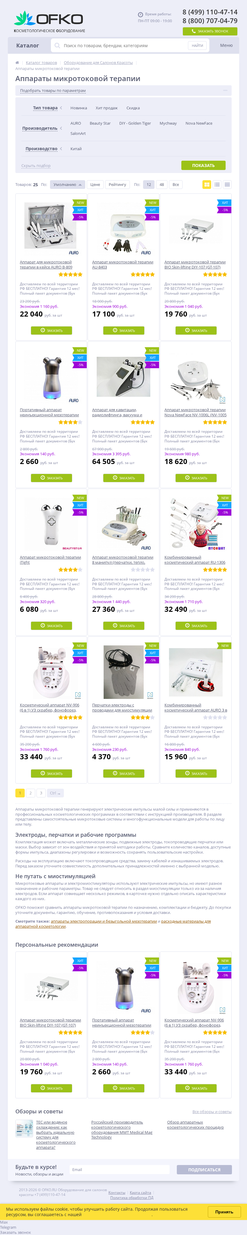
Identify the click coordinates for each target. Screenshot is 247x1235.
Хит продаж (107, 108)
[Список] (217, 184)
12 (149, 184)
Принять (224, 1211)
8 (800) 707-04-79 (210, 20)
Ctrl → (55, 793)
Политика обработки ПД (131, 1197)
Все (176, 184)
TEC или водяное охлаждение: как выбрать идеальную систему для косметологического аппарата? (56, 1135)
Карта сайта (140, 1192)
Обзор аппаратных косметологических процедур (195, 1125)
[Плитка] (206, 184)
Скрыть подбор (36, 165)
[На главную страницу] (17, 62)
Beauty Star (100, 123)
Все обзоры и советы (212, 1111)
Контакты (116, 1192)
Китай (76, 148)
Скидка (133, 108)
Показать (203, 165)
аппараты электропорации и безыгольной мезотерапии (104, 921)
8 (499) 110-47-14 (210, 12)
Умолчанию (65, 184)
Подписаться (204, 1170)
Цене (95, 184)
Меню (226, 45)
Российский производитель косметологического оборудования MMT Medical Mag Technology (121, 1130)
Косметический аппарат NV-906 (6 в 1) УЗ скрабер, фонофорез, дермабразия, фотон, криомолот (195, 1025)
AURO (75, 123)
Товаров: (23, 184)
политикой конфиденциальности (117, 1214)
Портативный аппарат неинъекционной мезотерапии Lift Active (121, 1025)
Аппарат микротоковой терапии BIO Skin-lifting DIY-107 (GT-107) (50, 1023)
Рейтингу (117, 184)
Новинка (78, 108)
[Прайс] (227, 184)
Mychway (168, 123)
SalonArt (78, 133)
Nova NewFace (199, 123)
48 (162, 184)
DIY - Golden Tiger (135, 123)
